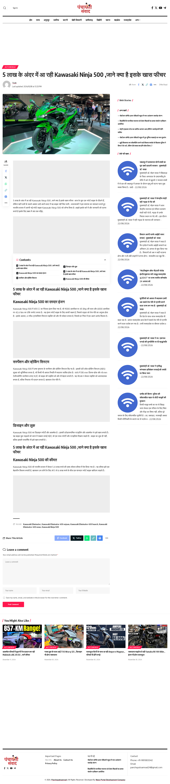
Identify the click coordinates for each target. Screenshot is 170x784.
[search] (4, 8)
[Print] (151, 85)
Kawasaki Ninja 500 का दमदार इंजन (32, 273)
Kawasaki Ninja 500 (50, 527)
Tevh (14, 83)
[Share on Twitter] (142, 85)
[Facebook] (152, 7)
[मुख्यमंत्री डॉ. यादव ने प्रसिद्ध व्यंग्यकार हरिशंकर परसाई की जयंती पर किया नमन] (128, 374)
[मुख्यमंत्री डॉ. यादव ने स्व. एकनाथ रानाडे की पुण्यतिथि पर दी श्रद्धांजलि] (128, 346)
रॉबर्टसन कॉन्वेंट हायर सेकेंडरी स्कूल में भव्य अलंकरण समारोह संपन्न (141, 116)
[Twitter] (156, 7)
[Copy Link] (147, 85)
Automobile (10, 67)
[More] (155, 85)
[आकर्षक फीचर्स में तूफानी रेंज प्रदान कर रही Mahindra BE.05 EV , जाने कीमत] (22, 636)
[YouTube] (160, 7)
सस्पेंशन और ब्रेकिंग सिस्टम (28, 278)
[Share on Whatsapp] (6, 183)
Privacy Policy (51, 763)
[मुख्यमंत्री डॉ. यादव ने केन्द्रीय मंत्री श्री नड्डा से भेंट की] (128, 207)
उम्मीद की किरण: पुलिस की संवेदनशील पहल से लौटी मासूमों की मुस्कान (153, 397)
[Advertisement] (85, 42)
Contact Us (68, 760)
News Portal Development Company (110, 780)
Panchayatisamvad (59, 780)
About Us (58, 760)
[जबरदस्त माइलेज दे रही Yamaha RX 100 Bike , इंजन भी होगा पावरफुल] (147, 636)
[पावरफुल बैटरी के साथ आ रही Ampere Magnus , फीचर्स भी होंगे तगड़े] (106, 636)
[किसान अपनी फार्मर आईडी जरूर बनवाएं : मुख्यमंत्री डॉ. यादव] (128, 243)
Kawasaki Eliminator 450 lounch (84, 524)
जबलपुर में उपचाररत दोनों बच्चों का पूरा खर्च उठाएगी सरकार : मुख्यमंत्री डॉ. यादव (153, 166)
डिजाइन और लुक (71, 266)
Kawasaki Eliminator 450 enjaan (55, 524)
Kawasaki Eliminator (32, 524)
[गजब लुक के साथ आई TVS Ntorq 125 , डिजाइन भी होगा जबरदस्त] (64, 636)
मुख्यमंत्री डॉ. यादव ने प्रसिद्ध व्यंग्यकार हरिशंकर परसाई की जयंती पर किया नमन (153, 369)
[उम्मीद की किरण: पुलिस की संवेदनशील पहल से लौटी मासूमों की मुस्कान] (128, 402)
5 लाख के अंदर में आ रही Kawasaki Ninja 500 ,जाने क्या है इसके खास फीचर (37, 266)
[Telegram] (165, 7)
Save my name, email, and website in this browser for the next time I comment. (36, 598)
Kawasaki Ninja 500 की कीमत (77, 279)
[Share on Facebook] (138, 85)
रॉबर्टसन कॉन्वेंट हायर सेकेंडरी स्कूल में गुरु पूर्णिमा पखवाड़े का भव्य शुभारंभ (143, 137)
